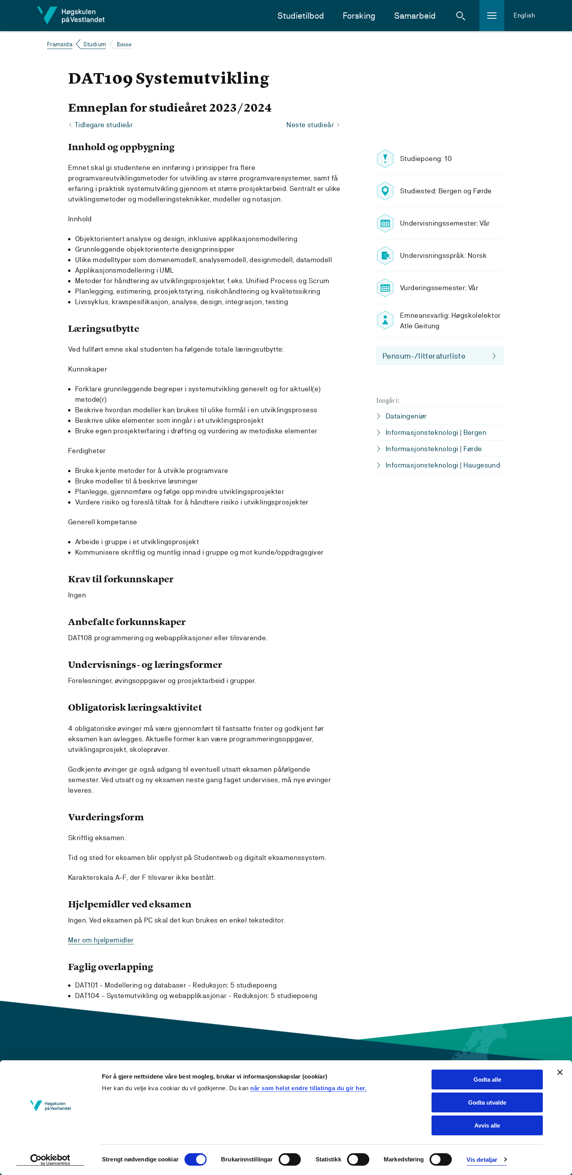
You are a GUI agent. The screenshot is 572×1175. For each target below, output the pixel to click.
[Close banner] (560, 1072)
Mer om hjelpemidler (101, 940)
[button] (460, 15)
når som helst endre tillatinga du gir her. (308, 1088)
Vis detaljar (482, 1159)
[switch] (290, 1159)
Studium (94, 44)
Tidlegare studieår (104, 125)
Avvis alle (487, 1125)
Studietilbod (300, 16)
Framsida (59, 44)
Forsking (359, 16)
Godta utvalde (487, 1102)
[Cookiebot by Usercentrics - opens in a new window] (50, 1160)
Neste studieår (310, 125)
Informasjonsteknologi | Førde (434, 449)
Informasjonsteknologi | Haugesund (443, 465)
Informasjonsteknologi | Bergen (436, 432)
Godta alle (487, 1079)
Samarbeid (415, 16)
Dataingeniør (406, 416)
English (524, 15)
